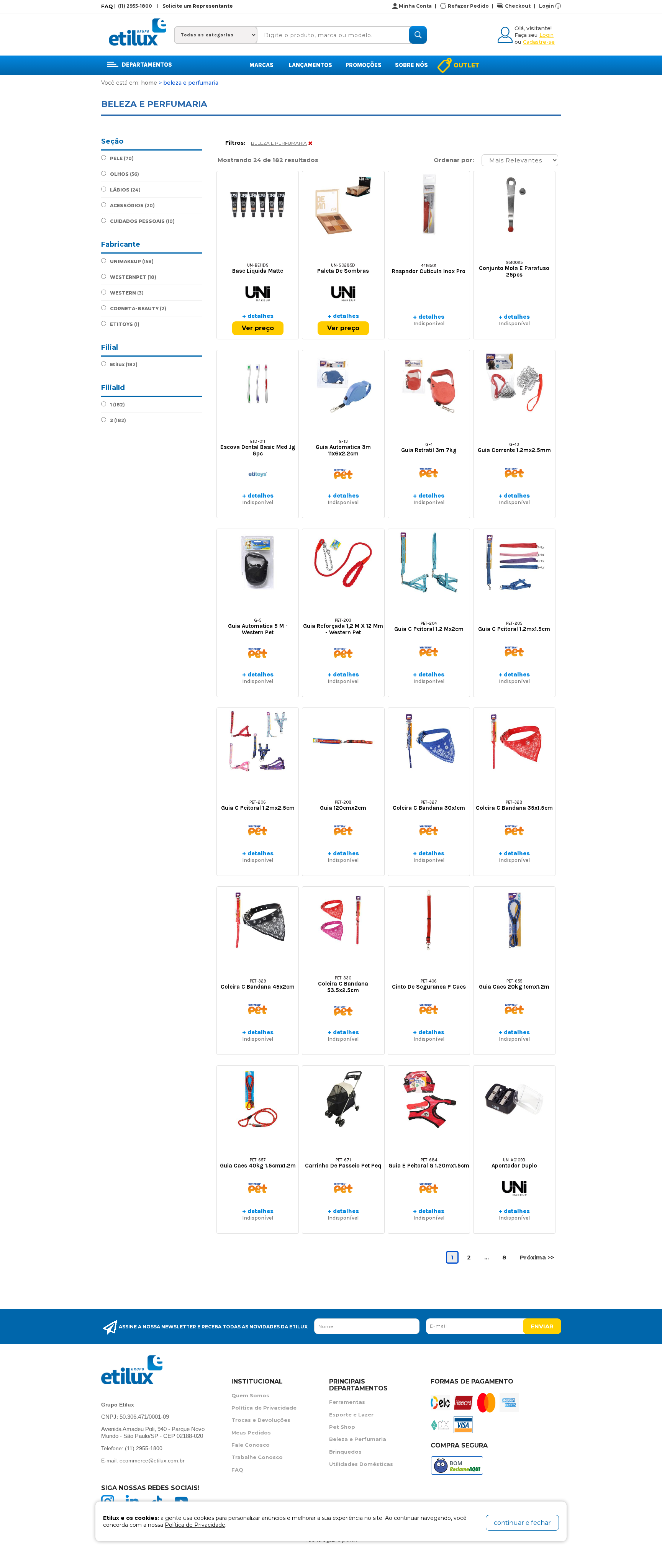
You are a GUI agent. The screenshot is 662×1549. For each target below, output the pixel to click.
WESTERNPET (133, 277)
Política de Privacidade (264, 1407)
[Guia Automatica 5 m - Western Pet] (257, 562)
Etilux (124, 364)
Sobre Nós (411, 65)
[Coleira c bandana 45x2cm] (257, 920)
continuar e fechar (522, 1522)
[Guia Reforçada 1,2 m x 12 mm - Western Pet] (343, 562)
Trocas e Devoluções (260, 1420)
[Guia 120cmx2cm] (343, 741)
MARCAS (261, 65)
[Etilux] (137, 32)
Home (149, 82)
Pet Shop (342, 1426)
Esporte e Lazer (351, 1414)
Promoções (364, 65)
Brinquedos (345, 1451)
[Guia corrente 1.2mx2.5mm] (514, 383)
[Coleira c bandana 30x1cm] (429, 741)
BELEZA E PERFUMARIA (279, 143)
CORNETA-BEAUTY (138, 308)
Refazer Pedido (470, 6)
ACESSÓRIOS (132, 205)
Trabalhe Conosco (257, 1457)
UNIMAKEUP (132, 261)
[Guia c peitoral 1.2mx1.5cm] (514, 562)
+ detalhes (258, 315)
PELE (122, 158)
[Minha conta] (506, 34)
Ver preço (258, 328)
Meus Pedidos (251, 1432)
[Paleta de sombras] (343, 204)
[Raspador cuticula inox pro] (429, 204)
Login (546, 6)
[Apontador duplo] (514, 1099)
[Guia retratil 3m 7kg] (429, 383)
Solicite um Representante (197, 5)
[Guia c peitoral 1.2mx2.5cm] (257, 741)
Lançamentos (310, 65)
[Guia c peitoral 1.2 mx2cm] (429, 562)
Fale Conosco (250, 1444)
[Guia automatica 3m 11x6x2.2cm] (343, 383)
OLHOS (124, 174)
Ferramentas (347, 1402)
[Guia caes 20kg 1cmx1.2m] (514, 920)
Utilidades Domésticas (361, 1464)
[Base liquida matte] (257, 204)
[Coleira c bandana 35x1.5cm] (514, 741)
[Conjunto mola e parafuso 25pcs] (514, 204)
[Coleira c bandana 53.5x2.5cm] (343, 920)
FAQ (107, 6)
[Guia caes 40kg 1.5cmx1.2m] (257, 1099)
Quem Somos (250, 1395)
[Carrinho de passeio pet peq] (343, 1099)
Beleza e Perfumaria (357, 1439)
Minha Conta (417, 6)
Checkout (520, 6)
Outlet (466, 65)
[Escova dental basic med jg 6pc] (257, 383)
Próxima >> (537, 1257)
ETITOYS (124, 324)
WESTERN (127, 293)
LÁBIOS (125, 190)
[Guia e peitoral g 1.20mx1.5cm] (429, 1099)
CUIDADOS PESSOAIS (142, 221)
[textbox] (338, 35)
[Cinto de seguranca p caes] (429, 920)
